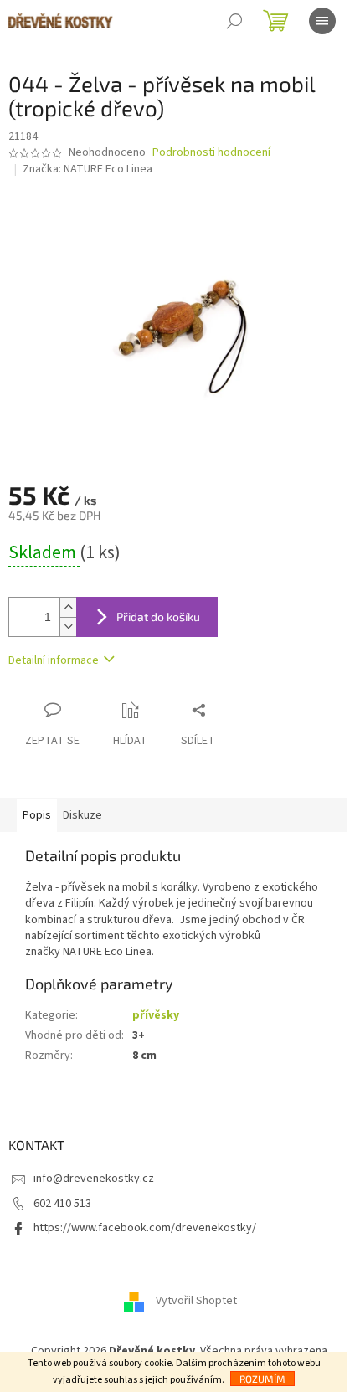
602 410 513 (62, 1203)
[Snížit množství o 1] (67, 626)
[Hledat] (234, 21)
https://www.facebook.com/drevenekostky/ (144, 1228)
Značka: (87, 169)
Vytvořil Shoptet (196, 1301)
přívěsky (155, 1015)
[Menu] (322, 21)
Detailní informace (53, 660)
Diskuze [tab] (82, 815)
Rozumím (262, 1378)
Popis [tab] (37, 815)
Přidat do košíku (158, 616)
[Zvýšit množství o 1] (67, 607)
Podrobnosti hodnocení (211, 153)
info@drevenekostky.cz (93, 1178)
